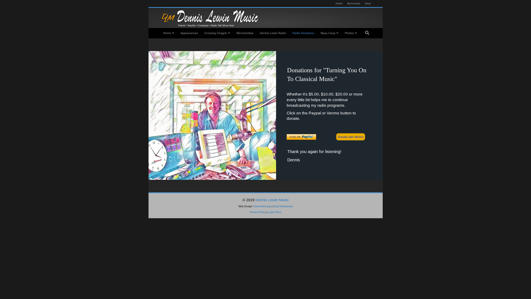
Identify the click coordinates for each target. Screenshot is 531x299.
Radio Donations (303, 33)
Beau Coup (328, 33)
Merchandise (244, 33)
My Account (353, 3)
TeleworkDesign (262, 206)
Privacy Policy (258, 212)
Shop (368, 3)
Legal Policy (274, 212)
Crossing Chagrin (215, 33)
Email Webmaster (283, 206)
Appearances (189, 33)
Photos (349, 33)
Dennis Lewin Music (272, 200)
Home (339, 3)
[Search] (367, 33)
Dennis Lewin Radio (273, 33)
